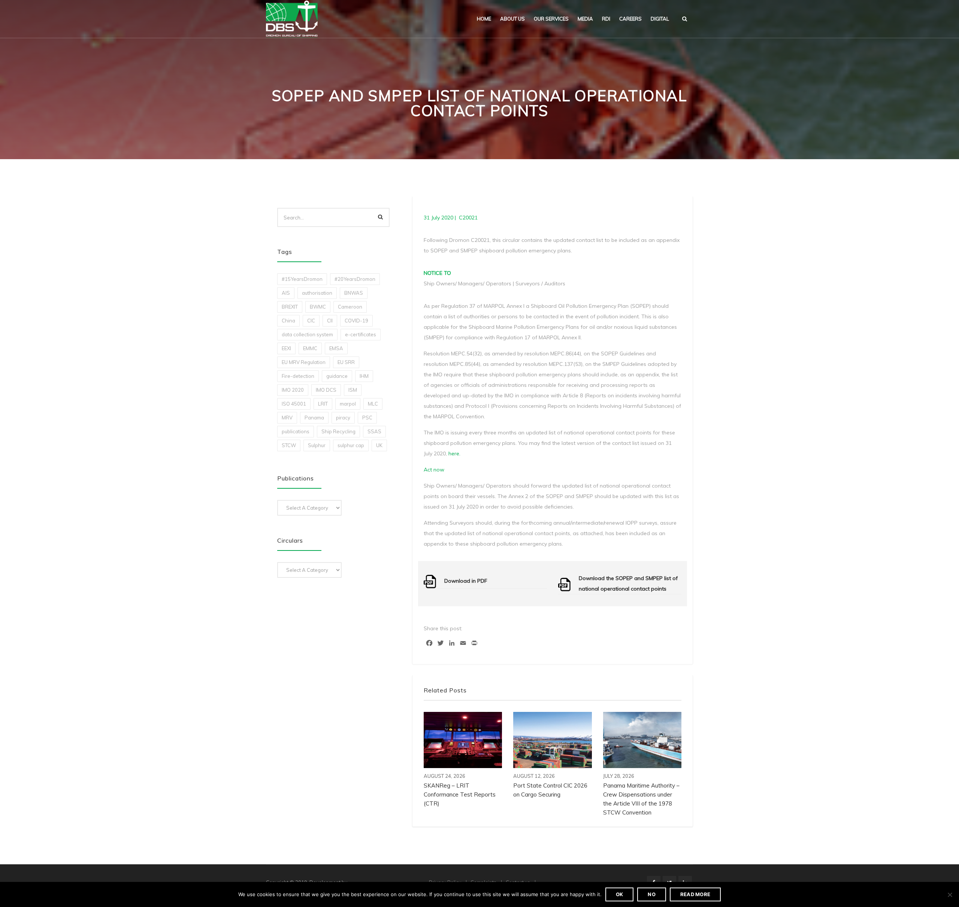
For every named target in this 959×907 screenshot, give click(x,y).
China (288, 321)
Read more (695, 894)
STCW (289, 445)
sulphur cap (351, 445)
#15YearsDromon (302, 279)
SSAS (374, 431)
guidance (337, 376)
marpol (348, 404)
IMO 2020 (293, 390)
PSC (367, 418)
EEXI (286, 348)
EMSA (336, 348)
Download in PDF (465, 580)
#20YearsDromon (355, 279)
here (453, 453)
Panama (314, 418)
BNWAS (353, 293)
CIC (311, 321)
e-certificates (360, 334)
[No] (949, 894)
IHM (364, 376)
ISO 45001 (294, 404)
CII (330, 321)
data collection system (307, 334)
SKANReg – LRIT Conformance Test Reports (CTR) (460, 794)
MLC (373, 404)
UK (379, 445)
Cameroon (350, 307)
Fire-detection (298, 376)
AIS (286, 293)
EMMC (310, 348)
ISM (352, 390)
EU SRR (346, 362)
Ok (619, 894)
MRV (287, 418)
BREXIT (290, 307)
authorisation (317, 293)
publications (295, 431)
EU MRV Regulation (304, 362)
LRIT (323, 404)
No (652, 894)
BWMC (318, 307)
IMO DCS (326, 390)
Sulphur (317, 445)
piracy (343, 418)
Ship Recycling (338, 431)
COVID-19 (356, 321)
